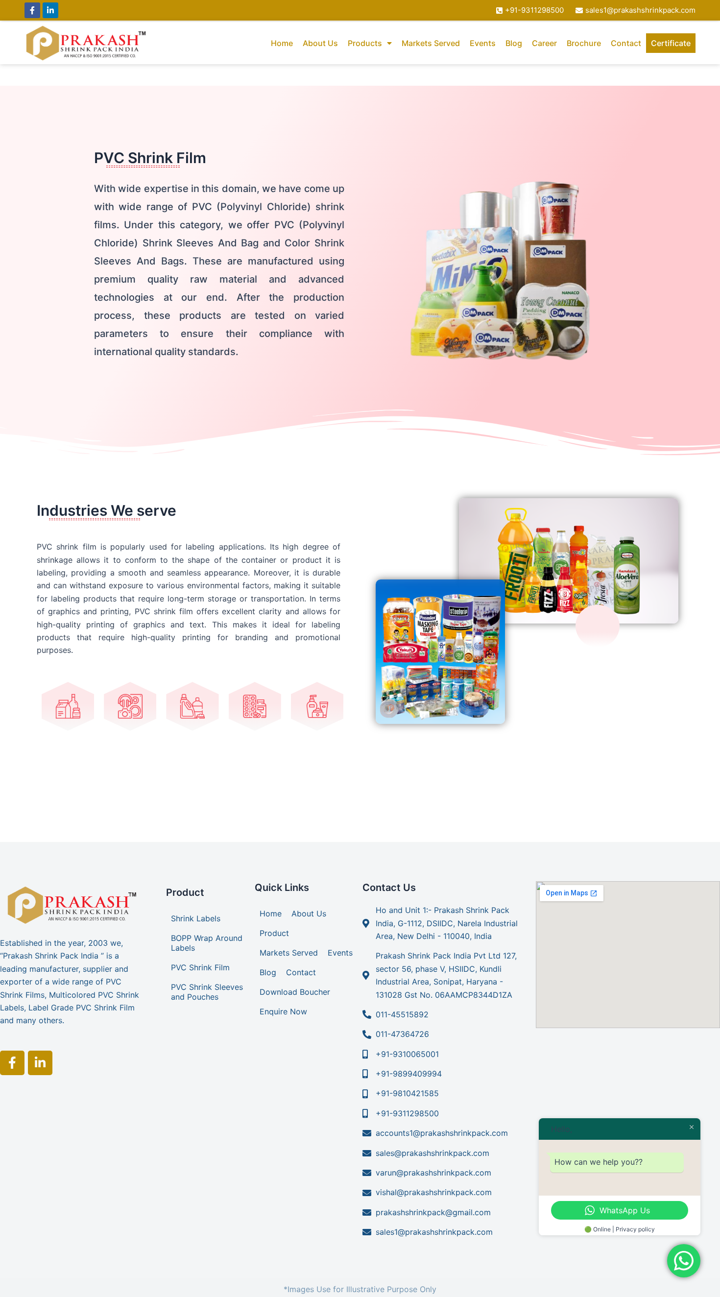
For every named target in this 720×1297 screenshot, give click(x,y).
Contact (626, 43)
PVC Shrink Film (200, 967)
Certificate (671, 43)
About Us (320, 43)
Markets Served (431, 43)
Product (274, 933)
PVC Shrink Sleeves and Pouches (207, 992)
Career (544, 43)
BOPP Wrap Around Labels (206, 943)
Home (282, 43)
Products (365, 43)
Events (483, 43)
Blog (513, 43)
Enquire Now (283, 1011)
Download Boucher (295, 992)
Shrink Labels (195, 918)
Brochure (584, 43)
